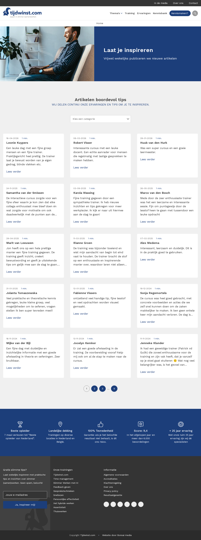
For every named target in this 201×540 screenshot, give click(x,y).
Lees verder (13, 171)
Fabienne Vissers (85, 293)
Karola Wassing (83, 192)
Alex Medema (149, 242)
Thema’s (115, 13)
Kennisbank (160, 13)
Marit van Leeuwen (19, 242)
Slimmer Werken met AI (65, 483)
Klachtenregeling (112, 483)
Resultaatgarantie (113, 495)
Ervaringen (144, 13)
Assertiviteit (59, 507)
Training (130, 13)
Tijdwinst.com (60, 474)
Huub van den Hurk (153, 142)
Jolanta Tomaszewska (21, 293)
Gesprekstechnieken (63, 491)
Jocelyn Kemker (84, 343)
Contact (193, 3)
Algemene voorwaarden (116, 474)
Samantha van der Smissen (25, 192)
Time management (63, 479)
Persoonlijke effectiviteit (66, 499)
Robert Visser (82, 142)
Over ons (178, 3)
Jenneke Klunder (152, 343)
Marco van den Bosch (155, 192)
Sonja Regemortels (153, 293)
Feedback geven (62, 487)
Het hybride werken (63, 503)
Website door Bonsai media (117, 535)
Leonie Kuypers (17, 142)
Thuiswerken (60, 511)
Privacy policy (111, 491)
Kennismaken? (179, 13)
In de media (161, 3)
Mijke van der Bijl (18, 343)
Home (99, 23)
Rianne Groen (82, 242)
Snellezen (58, 495)
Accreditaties (110, 479)
